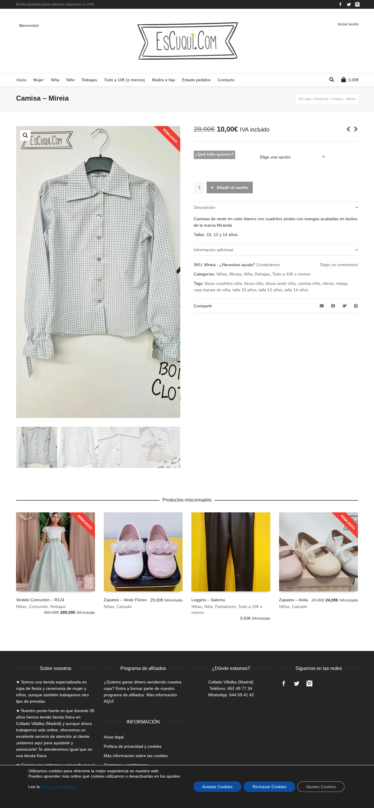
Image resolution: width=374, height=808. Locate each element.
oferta (328, 283)
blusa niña (253, 283)
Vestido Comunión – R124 (40, 599)
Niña (248, 274)
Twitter (348, 4)
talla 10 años (244, 289)
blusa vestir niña (281, 283)
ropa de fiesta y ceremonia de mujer (49, 688)
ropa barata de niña (212, 289)
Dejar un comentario (339, 264)
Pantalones (225, 606)
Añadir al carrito (232, 187)
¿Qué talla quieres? (214, 154)
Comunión (38, 606)
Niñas (222, 274)
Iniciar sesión (348, 24)
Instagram (357, 4)
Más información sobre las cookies (136, 755)
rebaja (341, 283)
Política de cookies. (59, 786)
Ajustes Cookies (321, 786)
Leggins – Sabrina (208, 599)
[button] (25, 135)
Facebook (340, 4)
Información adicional (213, 249)
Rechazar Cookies (269, 786)
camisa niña (309, 283)
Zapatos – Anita (293, 599)
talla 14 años (296, 289)
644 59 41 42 (241, 694)
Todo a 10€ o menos (291, 274)
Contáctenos (268, 264)
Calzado (124, 606)
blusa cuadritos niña (223, 283)
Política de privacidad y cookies (133, 746)
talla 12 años (270, 289)
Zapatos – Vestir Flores (125, 599)
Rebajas (262, 274)
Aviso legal (114, 737)
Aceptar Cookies (217, 786)
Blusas (235, 274)
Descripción (204, 207)
